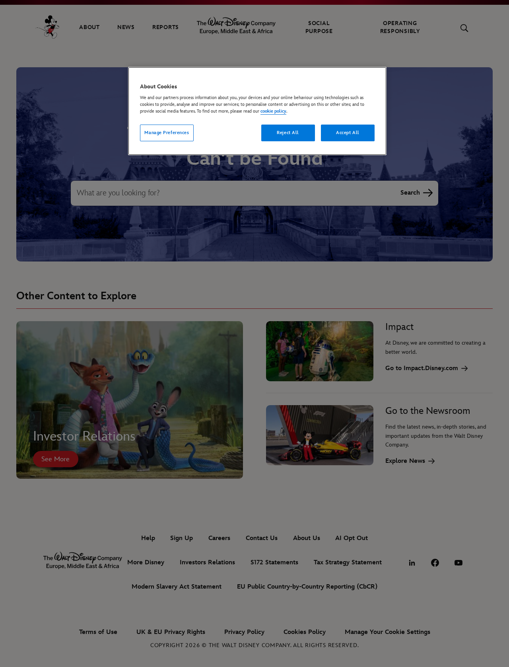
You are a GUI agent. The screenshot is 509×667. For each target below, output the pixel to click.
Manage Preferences (166, 132)
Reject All (288, 132)
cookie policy (273, 111)
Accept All (347, 132)
